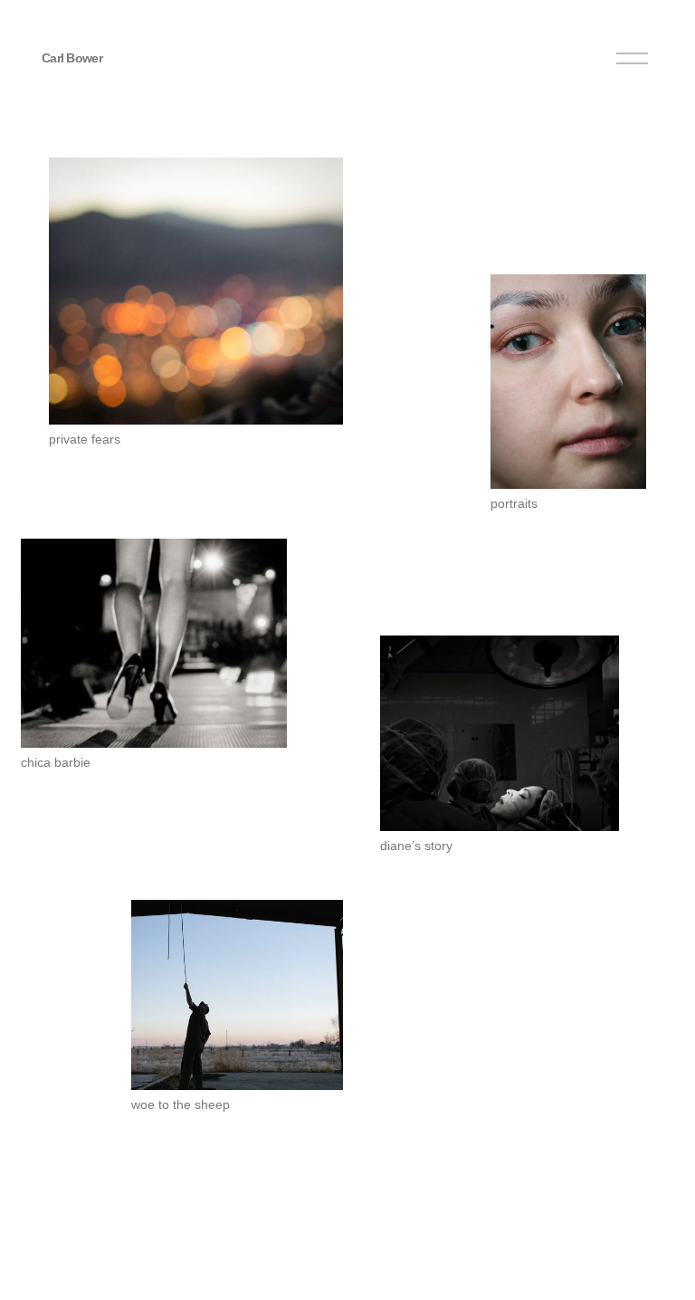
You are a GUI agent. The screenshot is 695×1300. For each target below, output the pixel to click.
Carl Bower (72, 58)
